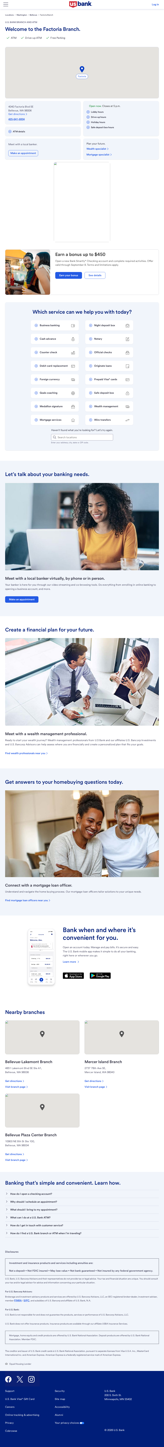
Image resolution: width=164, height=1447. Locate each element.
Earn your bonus (68, 275)
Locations (9, 15)
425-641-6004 (16, 119)
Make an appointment (23, 153)
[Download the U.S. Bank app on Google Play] (100, 975)
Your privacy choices (67, 1422)
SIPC (26, 1300)
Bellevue (33, 15)
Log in (155, 4)
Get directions (16, 114)
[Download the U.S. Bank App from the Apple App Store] (73, 975)
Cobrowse (11, 1430)
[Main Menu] (6, 4)
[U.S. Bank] (81, 4)
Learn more (69, 961)
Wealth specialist (96, 148)
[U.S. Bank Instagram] (31, 1379)
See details (95, 275)
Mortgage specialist (97, 154)
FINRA (18, 1300)
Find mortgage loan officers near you (26, 900)
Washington (21, 15)
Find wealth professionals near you (25, 753)
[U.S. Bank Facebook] (8, 1379)
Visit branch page (15, 1086)
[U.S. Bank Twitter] (20, 1379)
